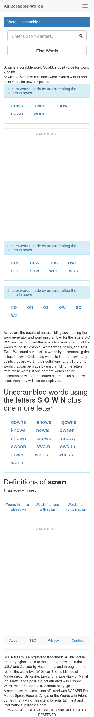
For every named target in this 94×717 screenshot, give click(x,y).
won (54, 270)
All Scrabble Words (23, 6)
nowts (43, 429)
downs (18, 421)
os (46, 306)
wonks (65, 454)
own (73, 262)
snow (62, 105)
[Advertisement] (47, 187)
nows (17, 105)
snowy (68, 438)
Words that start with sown (18, 507)
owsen (67, 429)
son (15, 270)
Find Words (47, 50)
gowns (68, 421)
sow (34, 270)
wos (73, 270)
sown (17, 113)
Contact (78, 640)
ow (62, 306)
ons (53, 262)
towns (18, 454)
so (78, 306)
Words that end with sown (47, 507)
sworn (43, 446)
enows (43, 421)
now (34, 262)
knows (18, 429)
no (14, 306)
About (13, 640)
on (30, 306)
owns (40, 105)
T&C (32, 640)
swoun (67, 446)
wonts (18, 462)
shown (18, 438)
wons (40, 113)
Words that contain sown (76, 507)
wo (14, 314)
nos (15, 262)
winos (41, 454)
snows (43, 438)
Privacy (53, 640)
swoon (18, 446)
